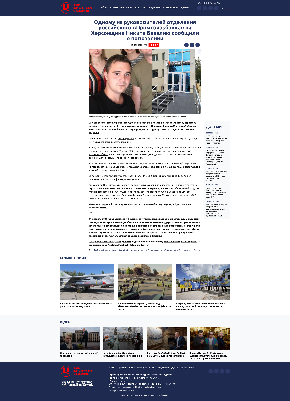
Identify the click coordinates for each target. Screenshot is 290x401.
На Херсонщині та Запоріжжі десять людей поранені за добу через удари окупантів (216, 139)
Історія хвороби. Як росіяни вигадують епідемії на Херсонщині (122, 354)
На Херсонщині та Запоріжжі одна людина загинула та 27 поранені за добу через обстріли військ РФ (216, 192)
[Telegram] (197, 45)
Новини (114, 7)
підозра (129, 250)
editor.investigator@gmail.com (147, 387)
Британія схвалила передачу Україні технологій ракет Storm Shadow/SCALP (86, 305)
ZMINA (103, 207)
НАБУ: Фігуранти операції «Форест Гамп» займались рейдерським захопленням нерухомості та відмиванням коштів (216, 210)
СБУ (179, 250)
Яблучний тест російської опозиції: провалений (79, 354)
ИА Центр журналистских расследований (132, 204)
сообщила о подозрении (161, 185)
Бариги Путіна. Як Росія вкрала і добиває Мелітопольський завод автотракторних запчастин (208, 356)
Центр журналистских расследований (109, 142)
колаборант (104, 250)
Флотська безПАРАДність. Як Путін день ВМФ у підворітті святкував (166, 354)
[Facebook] (186, 45)
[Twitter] (192, 45)
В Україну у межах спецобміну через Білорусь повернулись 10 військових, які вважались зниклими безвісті (201, 306)
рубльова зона (169, 250)
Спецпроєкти (163, 367)
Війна (104, 7)
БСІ (199, 3)
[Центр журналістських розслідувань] (76, 8)
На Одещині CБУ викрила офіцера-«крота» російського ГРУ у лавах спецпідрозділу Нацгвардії (216, 175)
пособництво (140, 250)
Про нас (207, 3)
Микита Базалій (118, 250)
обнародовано (126, 138)
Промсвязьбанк (154, 250)
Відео (138, 7)
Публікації (126, 7)
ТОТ (96, 250)
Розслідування (152, 7)
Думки (185, 7)
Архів (217, 3)
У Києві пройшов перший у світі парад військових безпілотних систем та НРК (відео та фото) (144, 306)
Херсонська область (191, 250)
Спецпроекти (171, 7)
